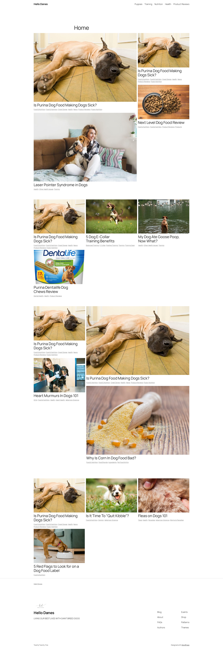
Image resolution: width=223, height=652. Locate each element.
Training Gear (130, 245)
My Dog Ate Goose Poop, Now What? (159, 239)
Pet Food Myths (123, 462)
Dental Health (38, 296)
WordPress (185, 645)
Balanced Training (92, 245)
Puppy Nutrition (96, 109)
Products (178, 127)
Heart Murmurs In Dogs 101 (56, 396)
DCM (35, 400)
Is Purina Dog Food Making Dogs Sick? (65, 105)
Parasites (151, 520)
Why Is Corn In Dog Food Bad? (111, 458)
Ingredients (112, 462)
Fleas (140, 520)
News (75, 109)
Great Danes (62, 109)
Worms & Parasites (177, 520)
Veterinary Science (72, 400)
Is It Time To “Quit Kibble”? (107, 516)
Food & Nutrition (39, 109)
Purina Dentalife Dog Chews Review (51, 289)
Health (70, 109)
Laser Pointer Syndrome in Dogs (61, 185)
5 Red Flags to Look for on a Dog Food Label (56, 568)
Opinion (101, 520)
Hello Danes (41, 4)
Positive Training (112, 245)
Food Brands (103, 462)
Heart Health (60, 400)
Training (57, 189)
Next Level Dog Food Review (161, 122)
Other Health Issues (46, 189)
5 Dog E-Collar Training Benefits (100, 239)
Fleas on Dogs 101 (152, 516)
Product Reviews (84, 109)
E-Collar (102, 245)
